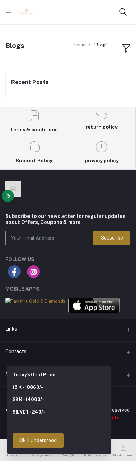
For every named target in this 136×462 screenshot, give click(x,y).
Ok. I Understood (38, 440)
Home (79, 44)
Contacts (15, 351)
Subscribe (112, 238)
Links (11, 329)
